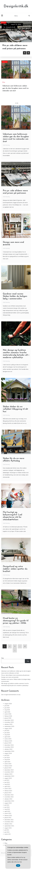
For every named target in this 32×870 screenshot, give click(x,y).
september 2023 (9, 776)
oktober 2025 (8, 724)
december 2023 (9, 770)
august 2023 (8, 778)
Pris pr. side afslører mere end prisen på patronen (15, 675)
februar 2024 (8, 766)
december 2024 (9, 745)
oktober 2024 (8, 749)
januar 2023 (8, 792)
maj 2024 (7, 759)
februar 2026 (8, 716)
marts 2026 (8, 714)
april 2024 (7, 761)
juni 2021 (7, 832)
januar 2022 (8, 817)
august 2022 (8, 803)
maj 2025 (7, 734)
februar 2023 (8, 790)
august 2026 (8, 703)
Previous (24, 52)
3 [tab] (17, 103)
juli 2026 (7, 705)
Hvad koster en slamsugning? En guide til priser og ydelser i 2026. (15, 620)
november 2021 (9, 821)
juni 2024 (7, 757)
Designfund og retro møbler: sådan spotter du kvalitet (15, 568)
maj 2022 (7, 809)
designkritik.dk (10, 27)
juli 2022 (7, 805)
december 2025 (9, 720)
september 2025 (9, 726)
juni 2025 (7, 732)
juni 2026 (7, 708)
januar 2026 (8, 718)
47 (25, 646)
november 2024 (9, 747)
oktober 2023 (8, 774)
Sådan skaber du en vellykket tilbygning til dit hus (15, 409)
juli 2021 (7, 830)
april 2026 (7, 712)
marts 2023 (8, 788)
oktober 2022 (8, 799)
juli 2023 (7, 780)
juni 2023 (7, 782)
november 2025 (9, 722)
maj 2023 (7, 784)
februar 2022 (8, 815)
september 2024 (9, 751)
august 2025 (8, 728)
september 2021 (9, 826)
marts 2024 (8, 763)
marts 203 (8, 834)
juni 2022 (7, 807)
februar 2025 (8, 741)
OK (18, 865)
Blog (5, 24)
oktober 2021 (8, 824)
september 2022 (9, 801)
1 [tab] (14, 103)
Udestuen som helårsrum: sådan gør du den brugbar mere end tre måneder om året (15, 88)
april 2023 (7, 786)
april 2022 (7, 811)
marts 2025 (8, 739)
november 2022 (9, 797)
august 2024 (8, 753)
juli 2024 (7, 755)
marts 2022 (8, 813)
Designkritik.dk (16, 6)
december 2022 (9, 795)
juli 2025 (7, 730)
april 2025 (7, 737)
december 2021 (9, 819)
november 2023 (9, 772)
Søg (2, 658)
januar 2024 (8, 768)
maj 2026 (7, 710)
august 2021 (8, 828)
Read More (10, 52)
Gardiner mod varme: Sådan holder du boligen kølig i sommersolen (15, 296)
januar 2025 (8, 743)
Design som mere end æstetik (9, 677)
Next (28, 52)
